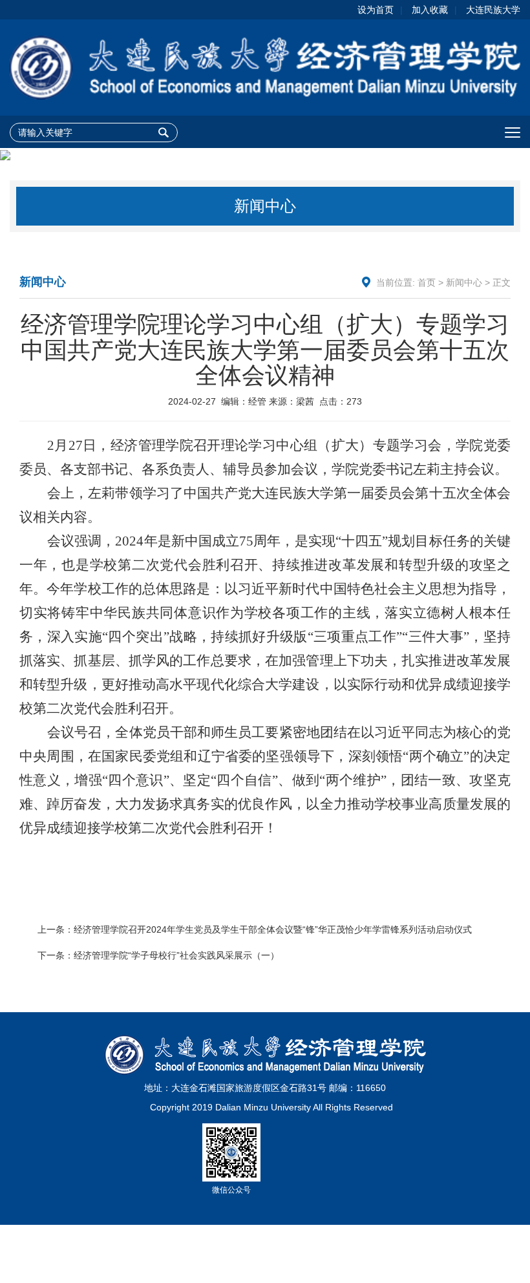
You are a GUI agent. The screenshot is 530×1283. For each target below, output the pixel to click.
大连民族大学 (493, 10)
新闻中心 (464, 282)
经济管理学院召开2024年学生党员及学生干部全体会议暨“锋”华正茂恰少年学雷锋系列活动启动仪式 (273, 929)
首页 (427, 282)
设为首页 (375, 10)
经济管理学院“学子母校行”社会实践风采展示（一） (176, 955)
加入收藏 (430, 10)
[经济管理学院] (265, 66)
